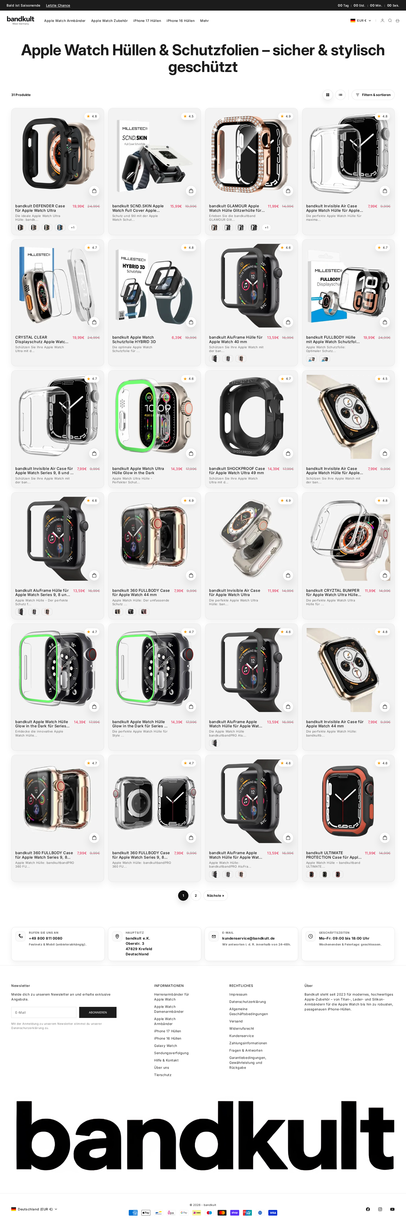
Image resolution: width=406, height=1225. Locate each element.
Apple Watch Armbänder (65, 21)
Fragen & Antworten (245, 1050)
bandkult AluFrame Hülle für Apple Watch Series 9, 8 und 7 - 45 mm (42, 592)
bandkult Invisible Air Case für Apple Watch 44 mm (335, 724)
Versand (236, 1021)
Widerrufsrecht (241, 1028)
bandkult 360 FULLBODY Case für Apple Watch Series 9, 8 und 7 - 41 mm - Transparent (44, 855)
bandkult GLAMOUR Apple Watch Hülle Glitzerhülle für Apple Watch (235, 208)
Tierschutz (163, 1075)
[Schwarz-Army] (324, 874)
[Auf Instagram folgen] (380, 1209)
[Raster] (328, 95)
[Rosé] (144, 611)
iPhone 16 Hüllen (181, 21)
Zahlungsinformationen (248, 1043)
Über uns (161, 1067)
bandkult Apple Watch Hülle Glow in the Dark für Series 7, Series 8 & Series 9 (140, 724)
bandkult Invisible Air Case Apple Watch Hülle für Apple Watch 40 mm (333, 470)
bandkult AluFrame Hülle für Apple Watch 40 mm (235, 339)
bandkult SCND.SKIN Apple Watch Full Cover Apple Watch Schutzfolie (138, 208)
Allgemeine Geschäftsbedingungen (248, 1011)
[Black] (20, 227)
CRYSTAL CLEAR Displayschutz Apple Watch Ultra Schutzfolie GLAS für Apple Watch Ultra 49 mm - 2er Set (41, 339)
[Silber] (240, 227)
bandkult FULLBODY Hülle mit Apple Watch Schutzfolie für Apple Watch (333, 339)
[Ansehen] (94, 190)
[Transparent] (227, 227)
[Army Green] (47, 227)
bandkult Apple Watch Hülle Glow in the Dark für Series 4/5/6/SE (41, 724)
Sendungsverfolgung (171, 1053)
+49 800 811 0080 (45, 938)
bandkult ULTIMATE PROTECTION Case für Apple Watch (333, 855)
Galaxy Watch (165, 1046)
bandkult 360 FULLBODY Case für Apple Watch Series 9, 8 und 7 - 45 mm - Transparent (141, 855)
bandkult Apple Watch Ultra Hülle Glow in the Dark (138, 470)
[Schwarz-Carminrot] (337, 874)
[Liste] (340, 95)
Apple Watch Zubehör (109, 21)
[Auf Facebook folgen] (368, 1209)
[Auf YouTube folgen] (392, 1209)
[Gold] (214, 227)
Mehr (204, 21)
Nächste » (215, 895)
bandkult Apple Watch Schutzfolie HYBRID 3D (134, 339)
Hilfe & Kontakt (166, 1060)
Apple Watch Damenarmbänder (169, 1009)
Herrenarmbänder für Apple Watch (171, 996)
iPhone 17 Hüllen (147, 21)
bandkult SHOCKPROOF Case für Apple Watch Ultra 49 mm (237, 470)
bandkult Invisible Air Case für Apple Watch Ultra (234, 592)
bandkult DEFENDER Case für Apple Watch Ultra (40, 208)
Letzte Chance (58, 5)
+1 (72, 227)
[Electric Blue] (60, 227)
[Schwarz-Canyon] (311, 874)
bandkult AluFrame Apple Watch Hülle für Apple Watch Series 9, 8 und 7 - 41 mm (236, 724)
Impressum (238, 994)
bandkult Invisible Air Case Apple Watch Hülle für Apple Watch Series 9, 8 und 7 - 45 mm (333, 208)
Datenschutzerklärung (247, 1002)
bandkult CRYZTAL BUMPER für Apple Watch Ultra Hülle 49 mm (332, 592)
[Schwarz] (254, 227)
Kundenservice (241, 1036)
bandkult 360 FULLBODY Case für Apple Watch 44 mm (141, 592)
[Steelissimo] (33, 227)
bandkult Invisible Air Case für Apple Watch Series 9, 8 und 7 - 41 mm (44, 470)
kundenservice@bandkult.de (248, 938)
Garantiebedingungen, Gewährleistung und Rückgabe (247, 1062)
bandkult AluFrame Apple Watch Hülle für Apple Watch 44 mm (236, 855)
